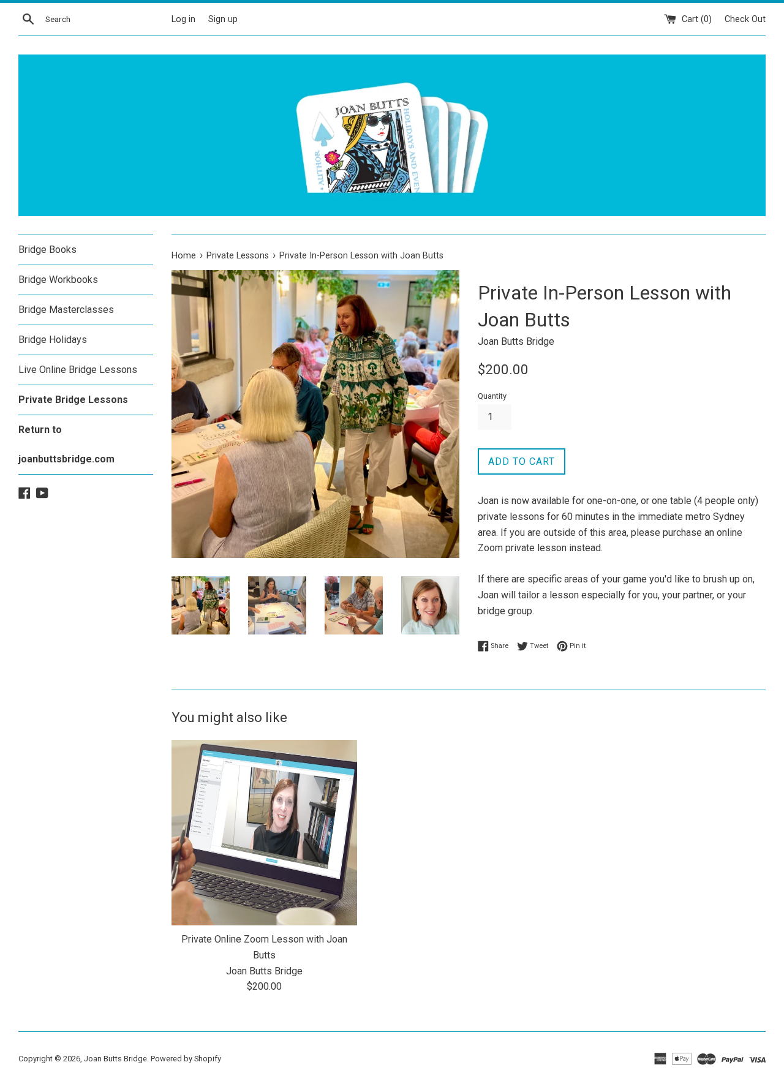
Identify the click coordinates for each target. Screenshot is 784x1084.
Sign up (223, 19)
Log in (183, 19)
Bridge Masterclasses (66, 309)
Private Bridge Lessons (73, 399)
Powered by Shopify (186, 1058)
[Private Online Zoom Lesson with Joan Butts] (264, 832)
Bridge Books (47, 249)
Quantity (492, 396)
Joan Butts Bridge (115, 1058)
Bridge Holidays (52, 339)
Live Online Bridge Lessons (77, 369)
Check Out (745, 19)
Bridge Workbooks (58, 279)
